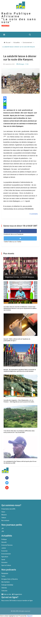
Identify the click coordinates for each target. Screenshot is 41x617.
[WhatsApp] (20, 104)
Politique (4, 539)
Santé (3, 559)
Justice (3, 548)
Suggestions (18, 594)
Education (4, 562)
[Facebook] (7, 478)
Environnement (6, 554)
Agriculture (4, 556)
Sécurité (3, 542)
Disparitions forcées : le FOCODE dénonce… (20, 277)
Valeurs (3, 517)
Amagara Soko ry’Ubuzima (9, 579)
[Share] (20, 107)
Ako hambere (5, 582)
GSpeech (29, 616)
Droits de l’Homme (6, 545)
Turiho (3, 576)
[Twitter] (20, 101)
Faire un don (9, 495)
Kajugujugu (4, 573)
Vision (3, 512)
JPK (2, 531)
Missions (4, 514)
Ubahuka (4, 588)
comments (34, 214)
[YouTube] (7, 487)
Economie (4, 551)
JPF (2, 528)
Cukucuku (4, 590)
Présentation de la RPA (8, 509)
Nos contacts (5, 520)
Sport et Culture (6, 565)
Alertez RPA (6, 25)
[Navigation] (4, 35)
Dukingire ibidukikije (7, 585)
